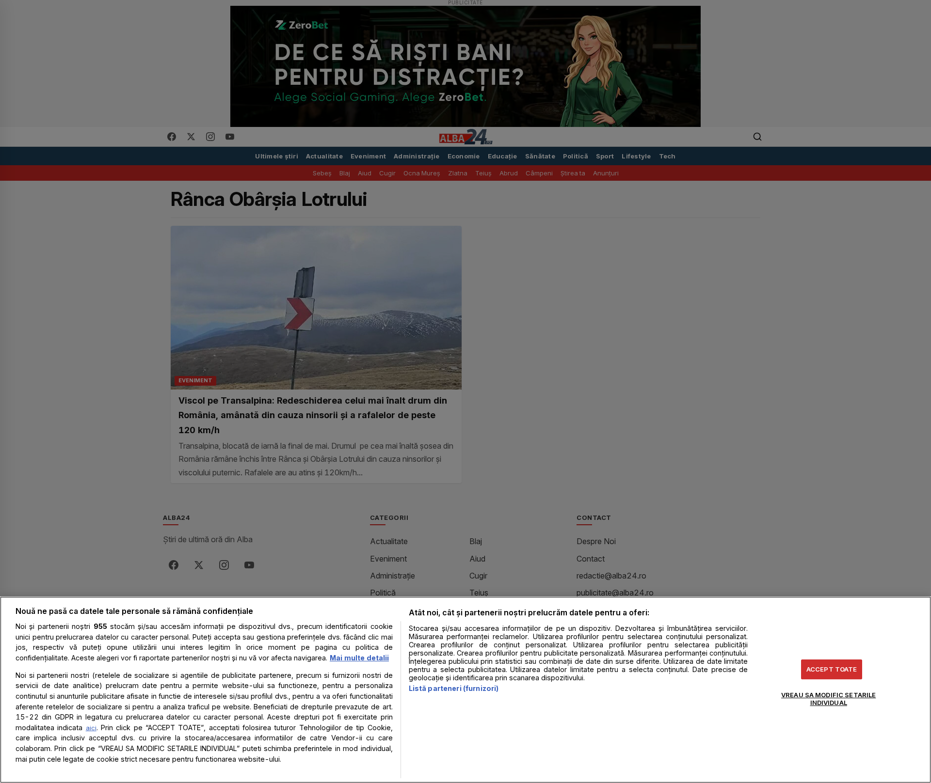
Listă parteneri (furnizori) (454, 688)
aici (91, 728)
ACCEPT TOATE (831, 669)
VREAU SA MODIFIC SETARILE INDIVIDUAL (828, 698)
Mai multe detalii (359, 658)
